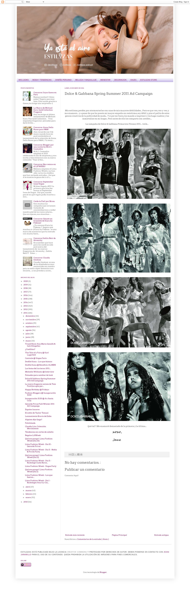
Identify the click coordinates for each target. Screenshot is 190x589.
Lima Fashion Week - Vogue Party (40, 466)
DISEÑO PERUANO (63, 80)
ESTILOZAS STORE (148, 80)
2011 (26, 313)
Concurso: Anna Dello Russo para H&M (43, 128)
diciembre (30, 316)
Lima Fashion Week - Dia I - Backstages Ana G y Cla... (38, 481)
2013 (26, 306)
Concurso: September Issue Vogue (43, 183)
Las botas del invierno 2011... (38, 368)
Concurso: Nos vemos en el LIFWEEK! (44, 165)
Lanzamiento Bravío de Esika (38, 416)
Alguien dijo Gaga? (33, 420)
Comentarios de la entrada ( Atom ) (93, 539)
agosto (29, 330)
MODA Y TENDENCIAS (41, 80)
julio (28, 334)
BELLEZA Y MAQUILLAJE (86, 80)
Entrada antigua (161, 535)
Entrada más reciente (75, 535)
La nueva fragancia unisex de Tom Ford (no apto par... (40, 385)
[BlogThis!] (72, 454)
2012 (26, 309)
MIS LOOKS (24, 80)
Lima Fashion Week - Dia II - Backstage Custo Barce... (38, 462)
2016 (26, 295)
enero (28, 497)
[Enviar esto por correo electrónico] (70, 454)
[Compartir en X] (75, 454)
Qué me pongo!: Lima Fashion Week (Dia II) (38, 456)
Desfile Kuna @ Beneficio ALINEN (40, 365)
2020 (26, 281)
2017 (26, 292)
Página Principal (119, 535)
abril (28, 487)
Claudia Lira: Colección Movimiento (35, 427)
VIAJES (133, 80)
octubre (29, 323)
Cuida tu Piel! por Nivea (44, 201)
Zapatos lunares (32, 409)
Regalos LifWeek (33, 435)
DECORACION (120, 80)
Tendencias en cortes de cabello (39, 432)
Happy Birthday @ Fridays (37, 390)
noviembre (31, 320)
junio (28, 337)
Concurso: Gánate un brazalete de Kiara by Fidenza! (42, 221)
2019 (26, 285)
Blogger (103, 572)
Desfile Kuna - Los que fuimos (38, 362)
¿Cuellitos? (30, 349)
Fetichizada (30, 423)
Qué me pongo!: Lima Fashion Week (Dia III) (38, 440)
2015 (26, 299)
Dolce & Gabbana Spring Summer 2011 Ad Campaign (40, 380)
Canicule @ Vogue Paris (36, 358)
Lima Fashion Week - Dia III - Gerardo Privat (38, 445)
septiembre (31, 327)
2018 (26, 288)
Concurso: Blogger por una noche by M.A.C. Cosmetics (43, 147)
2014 (26, 302)
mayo (28, 341)
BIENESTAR (105, 80)
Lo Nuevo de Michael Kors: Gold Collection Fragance (43, 110)
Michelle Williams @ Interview (39, 372)
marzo (29, 490)
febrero (29, 494)
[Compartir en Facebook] (78, 454)
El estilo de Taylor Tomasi (36, 413)
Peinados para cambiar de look (39, 375)
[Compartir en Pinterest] (81, 454)
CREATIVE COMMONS (77, 552)
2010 (26, 502)
